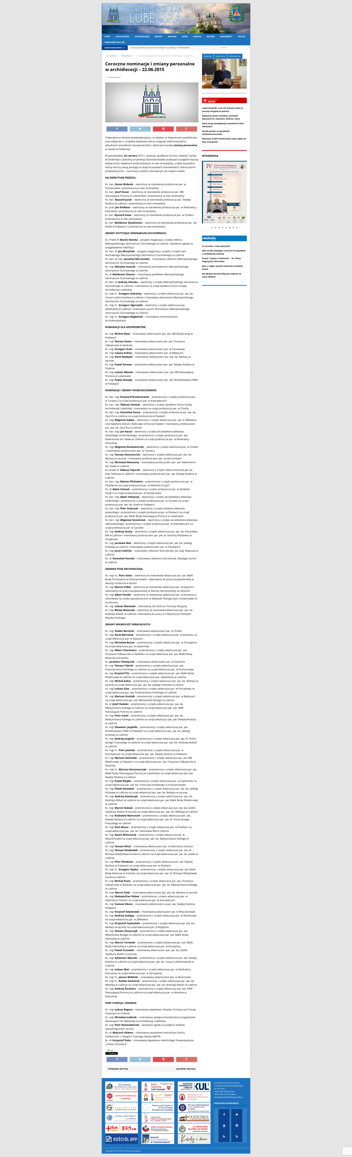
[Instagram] (236, 1125)
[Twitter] (236, 1114)
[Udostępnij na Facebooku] (117, 129)
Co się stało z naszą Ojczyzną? (216, 246)
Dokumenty (226, 36)
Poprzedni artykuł (118, 1069)
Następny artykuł (186, 1069)
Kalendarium (235, 56)
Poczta (241, 36)
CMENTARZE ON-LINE (115, 42)
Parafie (197, 36)
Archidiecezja (142, 36)
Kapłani (172, 36)
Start (107, 36)
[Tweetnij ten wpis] (140, 129)
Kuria (185, 36)
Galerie (211, 36)
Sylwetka (208, 56)
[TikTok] (223, 1136)
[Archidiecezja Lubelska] (176, 18)
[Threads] (236, 1136)
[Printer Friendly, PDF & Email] (109, 1050)
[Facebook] (223, 1114)
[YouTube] (223, 1125)
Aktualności (122, 36)
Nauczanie (220, 56)
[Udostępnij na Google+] (186, 129)
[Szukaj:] (233, 47)
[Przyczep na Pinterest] (163, 129)
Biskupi (159, 36)
